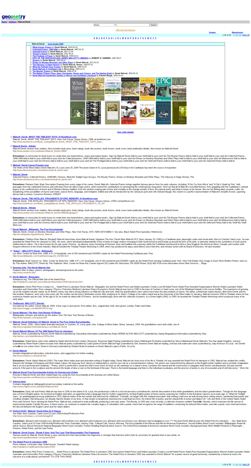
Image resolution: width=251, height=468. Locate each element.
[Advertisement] (125, 7)
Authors (12, 22)
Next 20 (246, 35)
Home (4, 22)
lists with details (125, 132)
